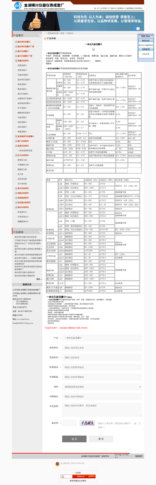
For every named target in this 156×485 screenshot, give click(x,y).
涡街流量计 (22, 127)
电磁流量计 (22, 132)
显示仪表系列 (23, 188)
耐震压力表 (22, 160)
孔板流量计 (22, 117)
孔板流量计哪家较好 (67, 328)
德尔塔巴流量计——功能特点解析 (28, 258)
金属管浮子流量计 (25, 98)
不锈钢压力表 (23, 165)
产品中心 (113, 8)
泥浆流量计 (22, 70)
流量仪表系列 (23, 61)
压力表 (20, 174)
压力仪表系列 (23, 155)
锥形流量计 (22, 89)
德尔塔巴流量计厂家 (26, 46)
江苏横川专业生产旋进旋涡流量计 (28, 240)
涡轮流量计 (22, 122)
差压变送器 (22, 179)
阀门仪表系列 (23, 141)
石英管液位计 (23, 217)
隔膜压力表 (22, 169)
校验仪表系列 (23, 193)
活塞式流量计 (23, 75)
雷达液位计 (22, 212)
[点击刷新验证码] (87, 423)
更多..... (39, 279)
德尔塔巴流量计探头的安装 (26, 237)
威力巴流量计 (23, 51)
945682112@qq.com (25, 323)
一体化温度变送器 (25, 150)
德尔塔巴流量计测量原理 (25, 276)
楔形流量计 (22, 84)
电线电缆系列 (23, 198)
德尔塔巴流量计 (24, 42)
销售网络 (130, 8)
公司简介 (104, 8)
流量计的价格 (81, 328)
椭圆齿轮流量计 (24, 113)
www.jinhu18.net (23, 319)
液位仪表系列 (23, 207)
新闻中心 (121, 8)
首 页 (96, 8)
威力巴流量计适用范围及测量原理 (28, 255)
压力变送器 (22, 184)
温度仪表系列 (23, 146)
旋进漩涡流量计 (24, 103)
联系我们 (139, 8)
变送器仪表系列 (24, 202)
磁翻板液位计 (23, 221)
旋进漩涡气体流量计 (26, 136)
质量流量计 (22, 65)
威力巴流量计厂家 (25, 56)
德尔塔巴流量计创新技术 (25, 272)
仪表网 (78, 473)
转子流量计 (22, 108)
